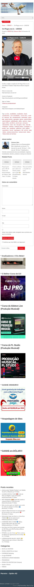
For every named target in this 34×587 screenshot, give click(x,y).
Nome (3, 208)
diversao (6, 117)
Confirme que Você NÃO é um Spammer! (14, 242)
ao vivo (7, 113)
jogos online (5, 123)
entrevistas (24, 117)
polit (23, 128)
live (15, 124)
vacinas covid (22, 132)
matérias (11, 126)
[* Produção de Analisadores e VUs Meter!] (13, 268)
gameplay (16, 119)
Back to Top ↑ (30, 585)
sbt (22, 130)
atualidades (13, 113)
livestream (5, 126)
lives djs (28, 124)
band (25, 113)
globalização (14, 121)
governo (25, 121)
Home (3, 25)
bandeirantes (5, 115)
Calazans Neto (17, 31)
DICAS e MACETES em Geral (9, 551)
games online (27, 119)
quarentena (5, 130)
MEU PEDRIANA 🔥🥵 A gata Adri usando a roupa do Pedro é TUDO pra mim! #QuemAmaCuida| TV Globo (13, 501)
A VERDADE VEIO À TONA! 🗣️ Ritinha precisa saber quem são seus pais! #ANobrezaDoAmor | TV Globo (12, 523)
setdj (30, 130)
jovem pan (19, 123)
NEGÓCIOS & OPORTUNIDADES (10, 557)
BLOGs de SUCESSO (7, 549)
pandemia (12, 128)
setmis (4, 132)
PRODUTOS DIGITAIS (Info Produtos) (12, 562)
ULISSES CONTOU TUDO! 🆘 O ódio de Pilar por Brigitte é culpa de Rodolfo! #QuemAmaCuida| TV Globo (12, 495)
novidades (27, 126)
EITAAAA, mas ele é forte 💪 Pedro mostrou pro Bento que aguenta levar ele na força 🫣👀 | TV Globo (13, 534)
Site (3, 223)
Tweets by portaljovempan (9, 103)
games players (6, 121)
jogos (29, 121)
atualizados (20, 113)
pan (8, 128)
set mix (26, 130)
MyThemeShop (22, 585)
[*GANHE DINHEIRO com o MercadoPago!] (13, 411)
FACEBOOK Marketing (8, 553)
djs (10, 117)
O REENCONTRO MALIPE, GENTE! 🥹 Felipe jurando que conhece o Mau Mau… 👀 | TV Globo (13, 540)
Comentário (5, 186)
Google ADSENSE (6, 555)
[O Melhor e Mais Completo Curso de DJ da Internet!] (13, 300)
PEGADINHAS (5, 560)
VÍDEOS (9, 25)
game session (8, 119)
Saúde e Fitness (6, 564)
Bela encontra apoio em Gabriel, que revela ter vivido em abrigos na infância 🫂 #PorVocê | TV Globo (13, 506)
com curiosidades (15, 115)
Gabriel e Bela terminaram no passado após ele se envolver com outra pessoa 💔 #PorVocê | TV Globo (13, 512)
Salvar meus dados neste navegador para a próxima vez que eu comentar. (17, 233)
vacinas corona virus (12, 132)
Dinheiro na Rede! (4, 583)
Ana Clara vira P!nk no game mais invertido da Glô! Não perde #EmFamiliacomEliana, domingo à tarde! (13, 529)
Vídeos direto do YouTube (9, 134)
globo (20, 121)
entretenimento (16, 117)
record (11, 130)
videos (28, 132)
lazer (11, 124)
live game (19, 124)
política (27, 128)
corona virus (24, 115)
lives (24, 124)
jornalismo (12, 123)
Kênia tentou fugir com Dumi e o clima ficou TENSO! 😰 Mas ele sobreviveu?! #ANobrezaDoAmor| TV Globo (13, 518)
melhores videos (19, 126)
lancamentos (5, 124)
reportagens (17, 130)
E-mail (3, 215)
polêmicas (18, 128)
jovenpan (25, 123)
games (21, 119)
